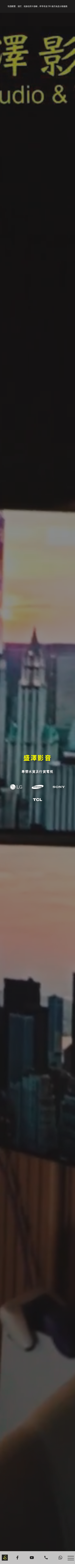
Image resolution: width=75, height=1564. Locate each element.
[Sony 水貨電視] (59, 787)
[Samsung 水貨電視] (38, 787)
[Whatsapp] (60, 1558)
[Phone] (46, 1558)
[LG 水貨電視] (16, 787)
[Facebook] (17, 1558)
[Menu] (71, 1558)
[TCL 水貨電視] (38, 800)
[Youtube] (32, 1558)
